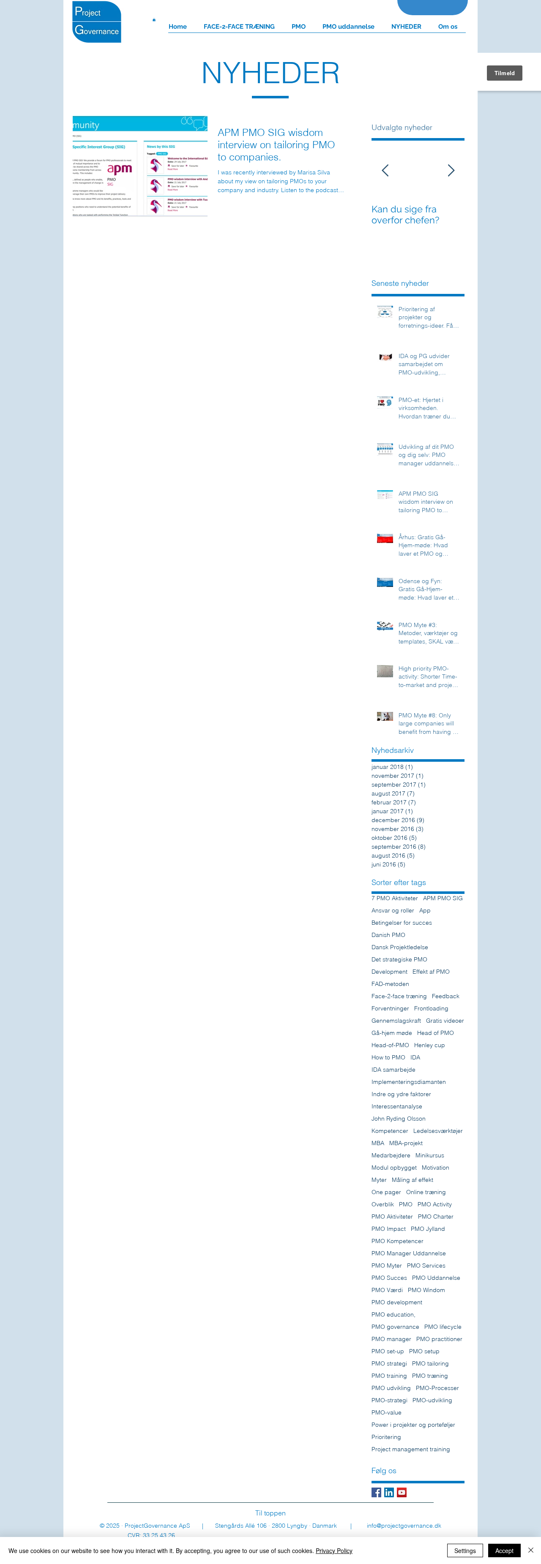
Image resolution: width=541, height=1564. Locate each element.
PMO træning (430, 1375)
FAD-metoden (390, 984)
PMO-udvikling (432, 1400)
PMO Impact (389, 1229)
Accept (504, 1550)
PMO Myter (387, 1265)
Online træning (426, 1192)
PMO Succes (389, 1278)
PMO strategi (389, 1363)
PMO (406, 1204)
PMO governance (395, 1326)
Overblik (383, 1204)
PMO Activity (435, 1204)
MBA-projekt (406, 1143)
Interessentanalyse (397, 1106)
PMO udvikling (391, 1388)
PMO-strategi (389, 1400)
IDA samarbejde (393, 1069)
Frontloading (431, 1008)
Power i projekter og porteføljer (413, 1424)
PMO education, (393, 1314)
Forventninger (390, 1008)
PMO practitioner (439, 1339)
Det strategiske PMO (399, 959)
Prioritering (386, 1437)
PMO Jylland (428, 1229)
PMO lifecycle (443, 1326)
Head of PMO (435, 1033)
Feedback (445, 996)
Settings (465, 1550)
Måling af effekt (412, 1180)
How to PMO (388, 1057)
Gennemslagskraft (396, 1020)
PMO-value (387, 1412)
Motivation (435, 1167)
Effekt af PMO (431, 971)
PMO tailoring (430, 1363)
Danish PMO (388, 935)
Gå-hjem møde (392, 1033)
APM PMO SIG (443, 898)
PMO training (389, 1375)
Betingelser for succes (402, 922)
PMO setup (424, 1351)
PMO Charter (436, 1216)
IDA (415, 1057)
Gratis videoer (445, 1020)
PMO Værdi (387, 1290)
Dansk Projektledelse (400, 947)
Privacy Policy (334, 1550)
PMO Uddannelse (436, 1278)
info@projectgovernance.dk (404, 1525)
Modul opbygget (394, 1167)
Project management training (411, 1449)
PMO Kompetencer (398, 1241)
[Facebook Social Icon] (376, 1492)
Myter (379, 1180)
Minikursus (429, 1155)
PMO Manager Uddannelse (409, 1253)
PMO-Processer (437, 1388)
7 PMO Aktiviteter (395, 898)
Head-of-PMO (390, 1045)
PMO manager (391, 1339)
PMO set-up (388, 1351)
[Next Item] (451, 170)
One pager (386, 1192)
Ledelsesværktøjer (438, 1131)
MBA (378, 1143)
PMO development (397, 1302)
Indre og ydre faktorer (401, 1094)
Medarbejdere (391, 1155)
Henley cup (429, 1045)
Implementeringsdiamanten (409, 1082)
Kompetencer (390, 1131)
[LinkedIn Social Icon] (389, 1492)
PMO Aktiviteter (392, 1216)
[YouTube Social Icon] (402, 1492)
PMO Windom (426, 1290)
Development (389, 971)
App (425, 910)
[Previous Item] (385, 170)
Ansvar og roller (393, 910)
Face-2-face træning (399, 996)
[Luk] (531, 1550)
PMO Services (426, 1265)
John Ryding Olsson (399, 1118)
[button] (154, 19)
